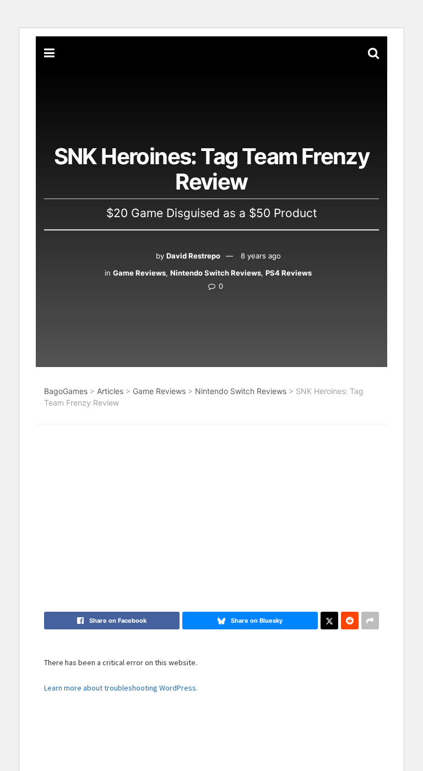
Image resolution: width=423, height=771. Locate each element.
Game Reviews (139, 272)
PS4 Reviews (288, 272)
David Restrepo (193, 255)
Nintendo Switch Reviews (215, 272)
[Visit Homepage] (211, 53)
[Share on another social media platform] (370, 620)
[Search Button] (373, 52)
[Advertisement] (211, 501)
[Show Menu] (49, 52)
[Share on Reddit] (350, 620)
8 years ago (261, 255)
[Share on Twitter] (329, 620)
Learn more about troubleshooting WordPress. (121, 688)
